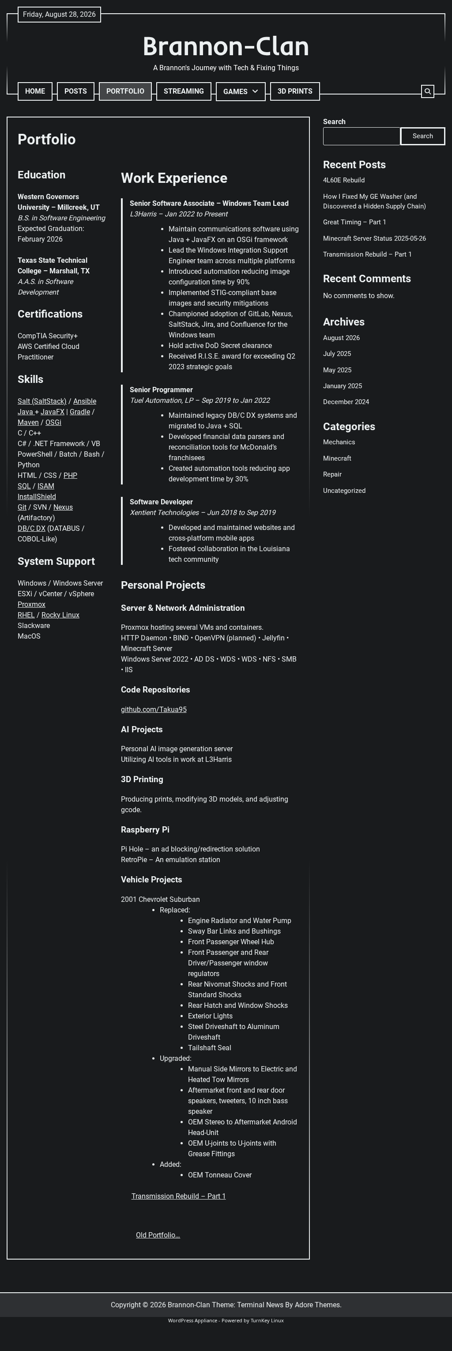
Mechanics (339, 442)
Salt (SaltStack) (42, 401)
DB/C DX (31, 528)
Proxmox (31, 604)
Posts (75, 91)
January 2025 (342, 386)
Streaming (184, 91)
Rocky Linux (60, 615)
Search (334, 121)
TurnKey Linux (267, 1320)
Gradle (80, 412)
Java (26, 412)
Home (35, 91)
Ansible (84, 401)
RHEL (26, 615)
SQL (24, 486)
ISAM (46, 486)
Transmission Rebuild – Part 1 (179, 1196)
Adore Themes (317, 1305)
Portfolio (125, 91)
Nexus (63, 507)
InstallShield (37, 496)
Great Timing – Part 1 (354, 222)
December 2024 (346, 402)
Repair (332, 474)
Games (235, 91)
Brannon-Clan (226, 45)
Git (22, 507)
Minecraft (337, 458)
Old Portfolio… (158, 1235)
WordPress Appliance (192, 1320)
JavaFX (52, 412)
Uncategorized (344, 491)
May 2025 (337, 370)
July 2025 (337, 354)
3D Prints (295, 91)
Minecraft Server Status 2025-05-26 (374, 238)
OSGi (53, 422)
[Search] (427, 91)
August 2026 (341, 338)
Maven (28, 422)
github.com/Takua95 (154, 709)
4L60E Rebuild (344, 180)
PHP (70, 475)
